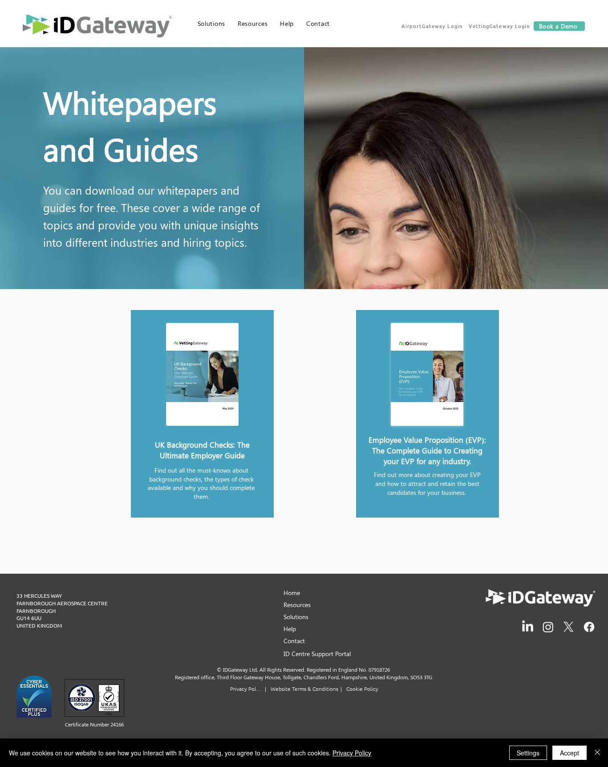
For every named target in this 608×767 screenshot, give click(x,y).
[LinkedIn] (528, 627)
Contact (294, 640)
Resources (297, 604)
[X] (569, 627)
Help (290, 628)
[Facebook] (589, 627)
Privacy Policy (351, 752)
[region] (202, 414)
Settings (528, 752)
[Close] (597, 753)
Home (292, 592)
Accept (569, 752)
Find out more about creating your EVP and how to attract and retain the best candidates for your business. (427, 483)
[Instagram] (548, 627)
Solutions (296, 616)
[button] (432, 25)
